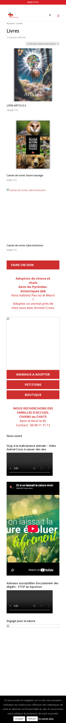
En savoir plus (46, 718)
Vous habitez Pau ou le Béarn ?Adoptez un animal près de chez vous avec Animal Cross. (33, 293)
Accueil (10, 23)
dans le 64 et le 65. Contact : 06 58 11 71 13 (33, 416)
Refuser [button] (32, 718)
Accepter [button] (19, 718)
